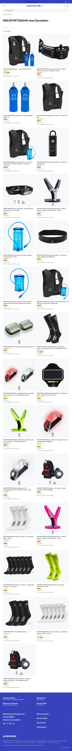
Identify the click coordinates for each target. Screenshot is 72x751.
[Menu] (4, 6)
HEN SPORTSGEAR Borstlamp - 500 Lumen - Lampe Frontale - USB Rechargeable (51, 489)
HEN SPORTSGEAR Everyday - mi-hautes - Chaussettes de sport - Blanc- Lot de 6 (52, 632)
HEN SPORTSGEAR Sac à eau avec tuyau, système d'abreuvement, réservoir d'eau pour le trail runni (17, 302)
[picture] (19, 50)
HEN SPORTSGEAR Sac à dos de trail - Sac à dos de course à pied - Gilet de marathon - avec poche (17, 162)
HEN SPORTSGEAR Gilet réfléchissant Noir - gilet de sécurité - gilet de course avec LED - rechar (51, 209)
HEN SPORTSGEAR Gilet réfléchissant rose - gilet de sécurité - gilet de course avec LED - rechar (51, 537)
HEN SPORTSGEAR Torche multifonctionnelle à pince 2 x (19, 346)
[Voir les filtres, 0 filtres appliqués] (5, 27)
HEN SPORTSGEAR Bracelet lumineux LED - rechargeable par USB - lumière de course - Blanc (17, 489)
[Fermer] (68, 2)
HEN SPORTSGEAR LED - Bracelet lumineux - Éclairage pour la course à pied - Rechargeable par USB (18, 394)
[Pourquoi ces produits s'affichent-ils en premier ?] (3, 31)
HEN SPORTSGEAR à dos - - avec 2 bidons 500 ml (17, 69)
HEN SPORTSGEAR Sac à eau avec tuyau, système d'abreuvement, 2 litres (17, 256)
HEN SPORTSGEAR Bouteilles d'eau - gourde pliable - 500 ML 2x (18, 116)
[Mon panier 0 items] (67, 6)
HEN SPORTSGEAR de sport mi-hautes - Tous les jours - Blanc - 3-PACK (19, 537)
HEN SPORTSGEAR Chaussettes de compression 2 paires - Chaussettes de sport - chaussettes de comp (52, 347)
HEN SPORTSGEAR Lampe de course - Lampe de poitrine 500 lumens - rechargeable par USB (17, 679)
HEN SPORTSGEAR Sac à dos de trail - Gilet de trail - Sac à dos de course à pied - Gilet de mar (53, 302)
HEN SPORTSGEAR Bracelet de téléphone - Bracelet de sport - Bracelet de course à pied (52, 394)
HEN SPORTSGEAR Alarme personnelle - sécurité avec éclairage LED (52, 162)
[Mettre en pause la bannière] (66, 2)
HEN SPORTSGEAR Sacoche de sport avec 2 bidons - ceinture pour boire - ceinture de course (52, 69)
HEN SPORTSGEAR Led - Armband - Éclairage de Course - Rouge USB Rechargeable (52, 440)
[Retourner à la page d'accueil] (34, 6)
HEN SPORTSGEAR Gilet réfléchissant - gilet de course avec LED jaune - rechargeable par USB (18, 440)
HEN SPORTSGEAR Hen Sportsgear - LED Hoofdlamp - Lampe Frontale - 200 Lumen (18, 209)
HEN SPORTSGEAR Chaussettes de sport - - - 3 (16, 631)
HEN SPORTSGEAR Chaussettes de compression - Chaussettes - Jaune (51, 585)
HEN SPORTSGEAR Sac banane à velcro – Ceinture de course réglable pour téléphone (52, 256)
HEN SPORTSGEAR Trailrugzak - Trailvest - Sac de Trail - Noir (52, 116)
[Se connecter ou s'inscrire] (64, 6)
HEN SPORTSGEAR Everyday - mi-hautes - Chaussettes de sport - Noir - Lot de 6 (18, 585)
